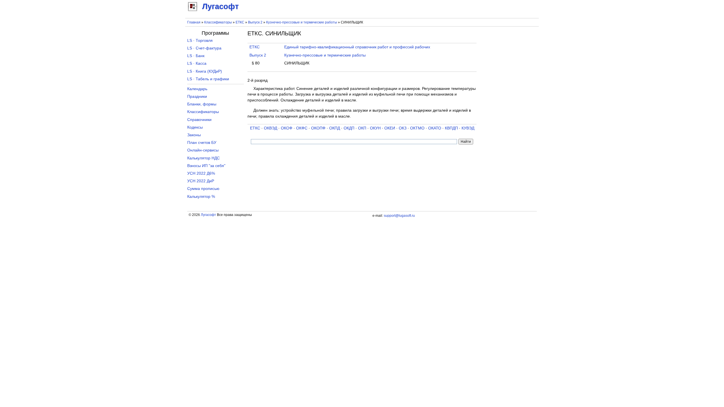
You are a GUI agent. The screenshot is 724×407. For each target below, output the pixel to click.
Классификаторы (218, 22)
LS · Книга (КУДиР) (204, 71)
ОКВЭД (270, 128)
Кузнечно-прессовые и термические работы (301, 22)
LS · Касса (196, 63)
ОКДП (349, 128)
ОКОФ (286, 128)
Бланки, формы (201, 104)
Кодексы (195, 127)
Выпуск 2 (255, 22)
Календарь (197, 89)
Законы (194, 135)
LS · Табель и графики (208, 79)
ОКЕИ (389, 128)
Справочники (199, 120)
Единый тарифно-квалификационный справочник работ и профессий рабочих (357, 47)
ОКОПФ (318, 128)
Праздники (197, 96)
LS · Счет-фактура (204, 48)
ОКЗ (402, 128)
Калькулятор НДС (203, 158)
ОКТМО (417, 128)
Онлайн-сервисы (203, 150)
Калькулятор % (201, 196)
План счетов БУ (201, 142)
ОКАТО (434, 128)
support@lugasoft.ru (399, 216)
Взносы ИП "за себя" (206, 166)
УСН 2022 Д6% (201, 173)
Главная (194, 22)
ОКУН (375, 128)
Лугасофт (208, 215)
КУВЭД (468, 128)
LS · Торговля (200, 40)
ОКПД (334, 128)
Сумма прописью (203, 189)
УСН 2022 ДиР (200, 181)
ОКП (362, 128)
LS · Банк (195, 56)
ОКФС (301, 128)
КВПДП (451, 128)
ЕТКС (240, 22)
